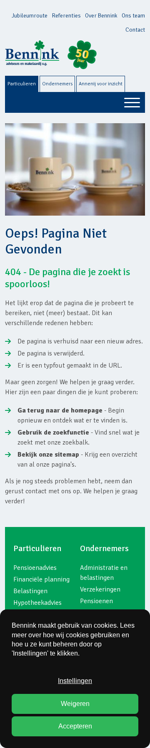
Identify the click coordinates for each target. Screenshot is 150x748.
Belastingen (30, 591)
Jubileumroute (30, 15)
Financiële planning (41, 579)
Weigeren (75, 703)
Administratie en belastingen (104, 573)
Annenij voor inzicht (100, 84)
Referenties (66, 15)
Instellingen (75, 680)
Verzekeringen (100, 589)
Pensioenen (96, 601)
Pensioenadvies (35, 568)
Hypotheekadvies (37, 603)
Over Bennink (101, 15)
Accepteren (75, 726)
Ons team (133, 15)
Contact (135, 29)
